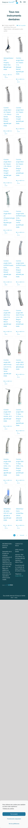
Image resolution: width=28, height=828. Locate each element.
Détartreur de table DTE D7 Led (8, 511)
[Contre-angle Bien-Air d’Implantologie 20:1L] (7, 199)
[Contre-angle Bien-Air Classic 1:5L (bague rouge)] (20, 95)
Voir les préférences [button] (14, 823)
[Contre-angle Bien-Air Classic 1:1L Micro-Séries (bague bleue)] (7, 95)
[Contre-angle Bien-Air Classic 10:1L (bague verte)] (20, 147)
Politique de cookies (8, 808)
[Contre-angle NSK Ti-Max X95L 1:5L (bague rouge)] (20, 447)
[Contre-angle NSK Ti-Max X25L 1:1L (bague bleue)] (7, 447)
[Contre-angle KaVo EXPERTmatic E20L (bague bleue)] (7, 248)
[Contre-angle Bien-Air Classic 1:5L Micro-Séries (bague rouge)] (7, 147)
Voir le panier (22, 25)
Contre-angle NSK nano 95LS (20, 362)
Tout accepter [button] (14, 814)
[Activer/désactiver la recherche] (20, 2)
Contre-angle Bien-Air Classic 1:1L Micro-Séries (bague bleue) (8, 114)
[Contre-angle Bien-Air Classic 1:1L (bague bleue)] (20, 45)
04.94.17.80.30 (19, 576)
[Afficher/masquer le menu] (24, 2)
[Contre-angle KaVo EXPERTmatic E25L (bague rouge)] (20, 248)
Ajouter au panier (18, 81)
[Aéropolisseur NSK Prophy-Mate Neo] (7, 45)
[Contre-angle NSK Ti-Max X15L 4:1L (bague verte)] (20, 397)
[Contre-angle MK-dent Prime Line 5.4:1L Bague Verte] (7, 347)
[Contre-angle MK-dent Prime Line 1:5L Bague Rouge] (20, 298)
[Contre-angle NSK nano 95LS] (20, 347)
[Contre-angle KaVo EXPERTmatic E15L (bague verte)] (20, 199)
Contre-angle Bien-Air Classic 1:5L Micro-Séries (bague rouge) (8, 166)
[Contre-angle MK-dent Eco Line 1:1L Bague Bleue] (7, 298)
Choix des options (6, 76)
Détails (10, 74)
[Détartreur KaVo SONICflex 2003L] (20, 496)
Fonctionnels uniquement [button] (14, 818)
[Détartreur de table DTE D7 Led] (7, 496)
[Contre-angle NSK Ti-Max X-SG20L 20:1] (7, 397)
